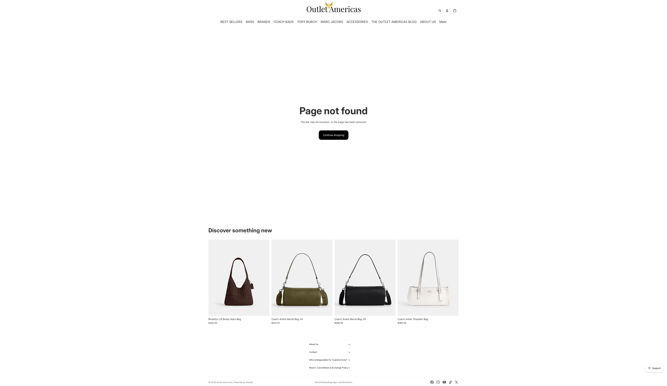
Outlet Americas (224, 382)
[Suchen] (440, 10)
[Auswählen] (264, 310)
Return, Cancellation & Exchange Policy (328, 367)
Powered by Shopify (243, 382)
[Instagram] (438, 382)
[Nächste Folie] (264, 277)
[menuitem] (443, 21)
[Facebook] (432, 382)
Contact (313, 352)
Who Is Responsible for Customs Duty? (328, 360)
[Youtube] (444, 382)
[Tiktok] (450, 382)
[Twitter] (456, 382)
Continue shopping (333, 135)
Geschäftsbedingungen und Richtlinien (333, 382)
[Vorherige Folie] (213, 277)
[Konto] (447, 10)
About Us (313, 344)
